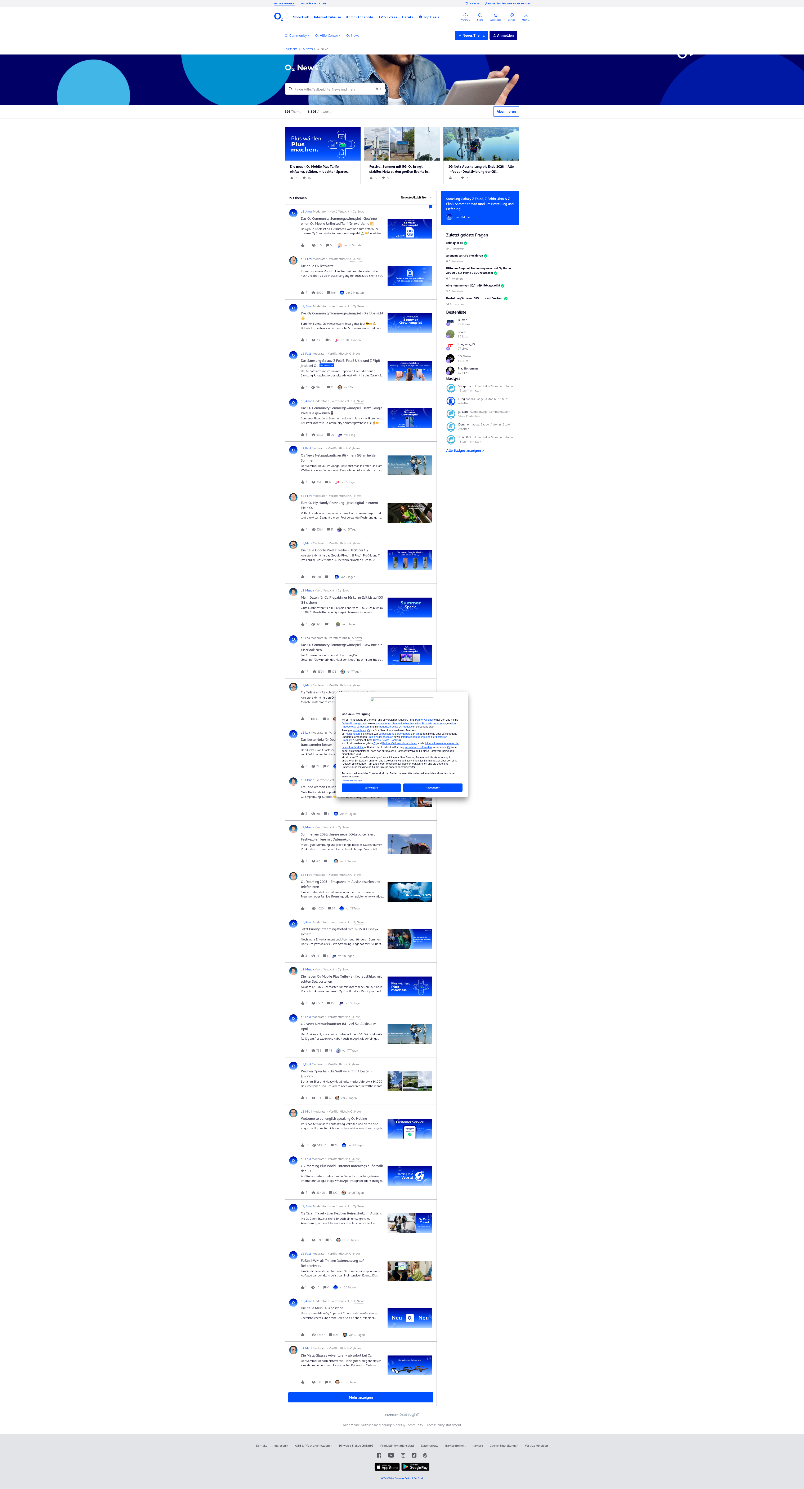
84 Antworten (455, 248)
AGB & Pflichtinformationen (313, 1446)
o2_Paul (306, 353)
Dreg (461, 399)
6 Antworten (454, 278)
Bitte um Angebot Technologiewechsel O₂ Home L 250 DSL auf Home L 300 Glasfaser (479, 270)
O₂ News (352, 35)
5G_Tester (464, 356)
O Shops (474, 3)
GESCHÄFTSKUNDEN (313, 3)
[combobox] (335, 89)
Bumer (462, 320)
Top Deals (431, 17)
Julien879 (464, 437)
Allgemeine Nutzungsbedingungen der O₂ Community (383, 1425)
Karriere (477, 1446)
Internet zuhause (327, 17)
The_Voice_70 (466, 344)
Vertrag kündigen (536, 1446)
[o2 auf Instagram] (403, 1455)
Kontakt (261, 1446)
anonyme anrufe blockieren (464, 255)
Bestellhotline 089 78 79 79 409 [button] (509, 3)
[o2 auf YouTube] (391, 1455)
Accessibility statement (443, 1425)
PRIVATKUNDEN (284, 3)
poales (462, 332)
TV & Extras (387, 17)
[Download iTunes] (387, 1470)
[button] (301, 17)
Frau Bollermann (468, 368)
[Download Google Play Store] (415, 1470)
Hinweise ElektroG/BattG (356, 1446)
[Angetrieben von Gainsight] (402, 1416)
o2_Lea (305, 638)
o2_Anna (306, 211)
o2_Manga (307, 590)
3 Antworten (454, 291)
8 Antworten (454, 261)
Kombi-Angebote (359, 17)
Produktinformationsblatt (397, 1446)
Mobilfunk (301, 17)
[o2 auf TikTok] (414, 1455)
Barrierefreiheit (455, 1446)
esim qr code (454, 243)
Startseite (291, 49)
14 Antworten (455, 304)
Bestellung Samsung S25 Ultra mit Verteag (474, 298)
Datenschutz (429, 1446)
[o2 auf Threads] (425, 1455)
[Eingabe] (289, 89)
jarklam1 (463, 412)
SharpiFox (464, 386)
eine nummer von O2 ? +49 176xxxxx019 (473, 285)
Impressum (281, 1446)
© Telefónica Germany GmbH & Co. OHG (402, 1478)
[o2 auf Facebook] (379, 1455)
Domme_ (464, 424)
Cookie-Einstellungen (504, 1446)
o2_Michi (306, 259)
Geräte (408, 17)
